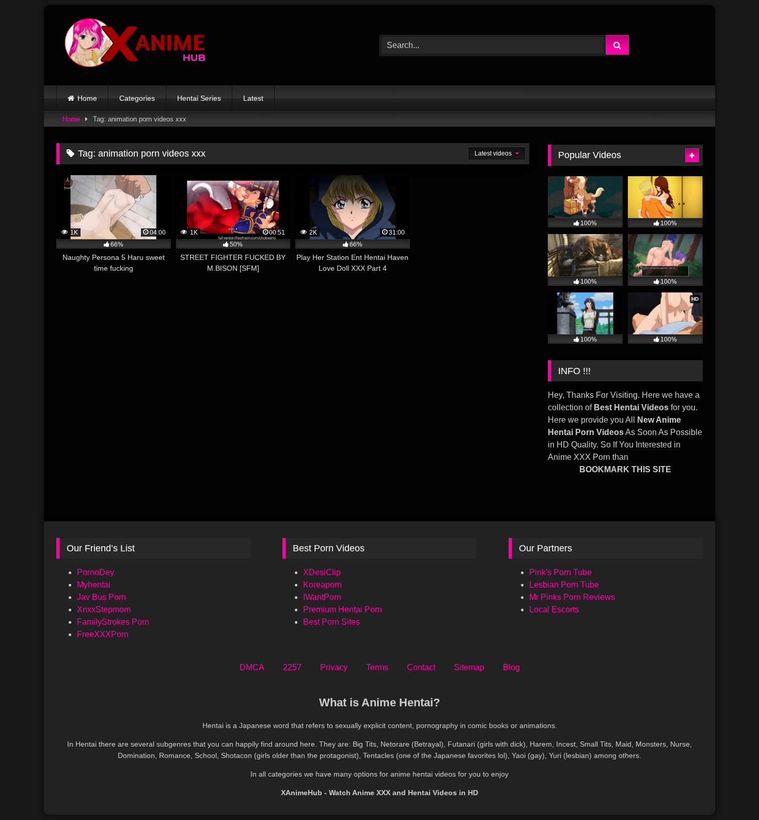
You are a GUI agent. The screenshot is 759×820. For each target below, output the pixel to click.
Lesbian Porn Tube (564, 584)
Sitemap (469, 667)
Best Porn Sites (331, 621)
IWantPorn (322, 597)
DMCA (252, 667)
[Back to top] (727, 789)
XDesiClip (322, 572)
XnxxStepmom (104, 609)
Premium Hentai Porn (342, 609)
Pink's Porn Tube (560, 572)
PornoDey (95, 572)
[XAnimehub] (136, 45)
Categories (137, 98)
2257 (292, 667)
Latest (253, 98)
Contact (421, 667)
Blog (511, 667)
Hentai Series (199, 98)
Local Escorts (554, 609)
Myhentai (93, 584)
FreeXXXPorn (103, 634)
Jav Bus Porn (101, 597)
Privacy (333, 667)
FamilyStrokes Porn (113, 621)
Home (87, 98)
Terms (377, 667)
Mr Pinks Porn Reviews (573, 597)
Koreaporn (322, 584)
